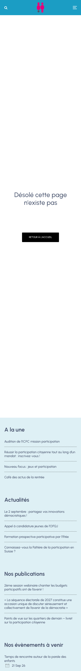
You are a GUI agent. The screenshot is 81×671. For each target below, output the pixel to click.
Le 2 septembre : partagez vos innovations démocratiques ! (34, 513)
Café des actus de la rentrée (24, 477)
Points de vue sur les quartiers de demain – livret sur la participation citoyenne (38, 620)
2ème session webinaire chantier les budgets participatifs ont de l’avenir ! (35, 587)
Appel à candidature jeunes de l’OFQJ (31, 526)
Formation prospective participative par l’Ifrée (36, 537)
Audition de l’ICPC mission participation (32, 441)
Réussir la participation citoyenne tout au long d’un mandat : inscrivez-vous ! (39, 454)
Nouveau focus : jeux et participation (30, 467)
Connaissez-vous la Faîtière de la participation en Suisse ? (39, 549)
